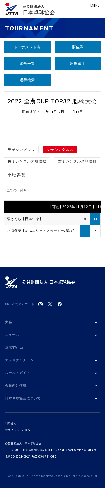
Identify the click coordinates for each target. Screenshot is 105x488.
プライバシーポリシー (19, 430)
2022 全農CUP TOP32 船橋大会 (53, 101)
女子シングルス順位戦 (77, 161)
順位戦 (78, 47)
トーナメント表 (27, 47)
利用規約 (10, 423)
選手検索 (27, 80)
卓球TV (11, 347)
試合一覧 (27, 63)
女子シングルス (60, 150)
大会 (8, 322)
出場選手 (77, 63)
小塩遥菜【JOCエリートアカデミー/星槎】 (41, 231)
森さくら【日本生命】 (25, 219)
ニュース (12, 335)
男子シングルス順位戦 (27, 161)
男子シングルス (21, 150)
